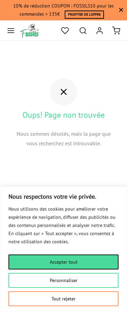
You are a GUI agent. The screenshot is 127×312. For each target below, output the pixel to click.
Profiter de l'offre (84, 14)
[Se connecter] (100, 31)
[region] (63, 249)
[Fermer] (121, 10)
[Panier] (116, 31)
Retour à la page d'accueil (63, 163)
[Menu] (11, 30)
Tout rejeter (63, 299)
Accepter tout (64, 262)
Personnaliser (64, 280)
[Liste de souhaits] (65, 31)
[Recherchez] (83, 31)
